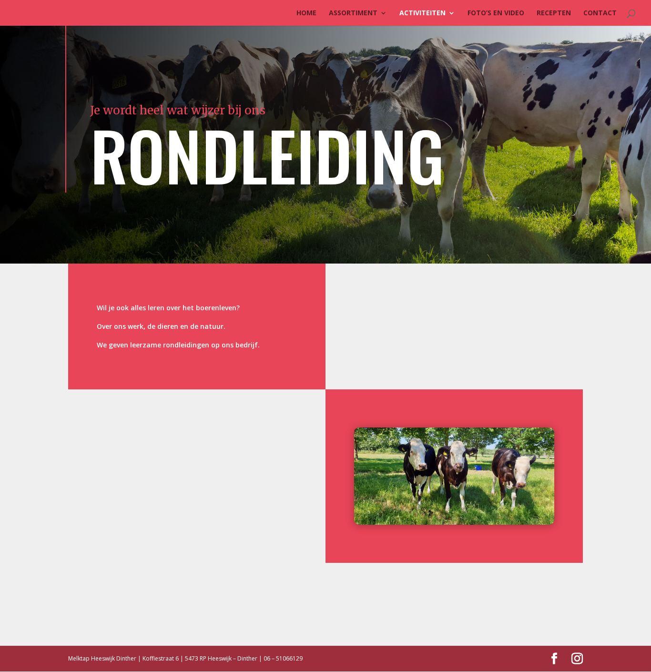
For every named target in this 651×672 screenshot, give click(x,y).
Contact (600, 13)
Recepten (554, 13)
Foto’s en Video (496, 13)
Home (306, 13)
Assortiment (353, 13)
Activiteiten (422, 13)
